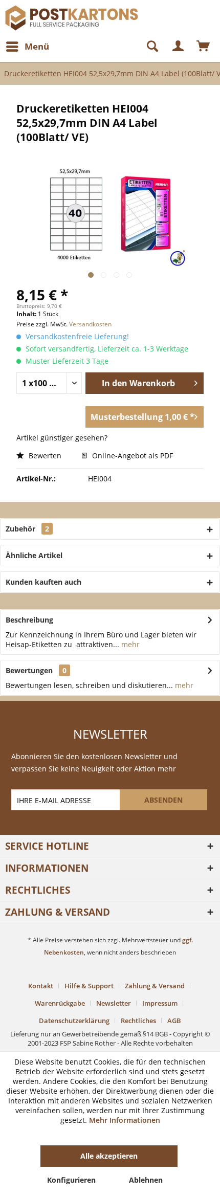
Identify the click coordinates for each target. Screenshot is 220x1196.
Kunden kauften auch (43, 582)
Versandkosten (90, 324)
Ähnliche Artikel (34, 555)
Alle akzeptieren (109, 1156)
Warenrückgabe (60, 1003)
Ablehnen (146, 1180)
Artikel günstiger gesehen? (61, 437)
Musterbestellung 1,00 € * (142, 417)
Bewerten (44, 455)
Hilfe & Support (89, 985)
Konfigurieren (71, 1180)
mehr (129, 644)
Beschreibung (29, 620)
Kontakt (40, 985)
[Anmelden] (178, 46)
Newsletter (113, 1003)
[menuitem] (27, 46)
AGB (174, 1020)
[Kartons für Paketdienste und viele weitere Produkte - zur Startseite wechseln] (57, 14)
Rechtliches (138, 1020)
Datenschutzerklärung (74, 1020)
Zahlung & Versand (155, 985)
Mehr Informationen (124, 1120)
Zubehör (27, 529)
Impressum (160, 1003)
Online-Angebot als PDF (131, 455)
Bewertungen (29, 670)
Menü (37, 46)
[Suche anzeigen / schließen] (148, 46)
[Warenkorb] (203, 46)
